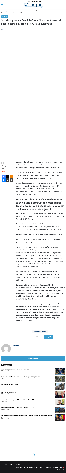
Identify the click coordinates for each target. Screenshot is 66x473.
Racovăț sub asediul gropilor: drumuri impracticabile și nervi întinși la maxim (20, 377)
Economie (48, 467)
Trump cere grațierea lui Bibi (8, 392)
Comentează (33, 358)
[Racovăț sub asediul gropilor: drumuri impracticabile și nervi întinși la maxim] (60, 379)
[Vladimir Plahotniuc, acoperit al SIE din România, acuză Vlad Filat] (60, 402)
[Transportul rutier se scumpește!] (60, 386)
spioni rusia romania (40, 331)
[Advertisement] (33, 435)
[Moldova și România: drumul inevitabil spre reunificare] (60, 371)
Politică (25, 467)
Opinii (31, 467)
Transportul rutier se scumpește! (9, 384)
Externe (41, 467)
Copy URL (48, 337)
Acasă (4, 11)
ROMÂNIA (18, 11)
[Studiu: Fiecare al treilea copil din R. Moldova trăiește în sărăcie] (60, 410)
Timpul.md (6, 163)
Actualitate (10, 11)
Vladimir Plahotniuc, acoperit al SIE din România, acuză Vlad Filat (17, 400)
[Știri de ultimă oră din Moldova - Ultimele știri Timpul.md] (33, 4)
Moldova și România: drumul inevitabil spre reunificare (15, 369)
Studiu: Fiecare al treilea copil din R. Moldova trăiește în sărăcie (17, 407)
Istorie (36, 467)
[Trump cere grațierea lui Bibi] (60, 394)
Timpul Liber (55, 467)
